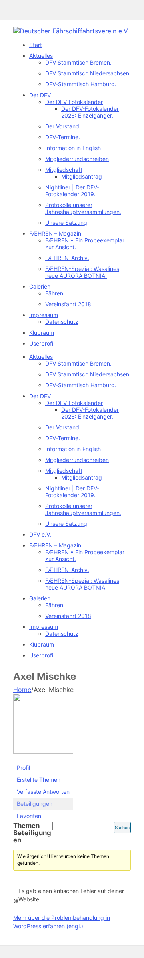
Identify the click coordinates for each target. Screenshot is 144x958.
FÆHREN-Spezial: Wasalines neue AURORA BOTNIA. (82, 272)
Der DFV (40, 95)
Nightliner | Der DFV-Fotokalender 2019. (72, 190)
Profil (23, 767)
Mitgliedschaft (63, 169)
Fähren (54, 293)
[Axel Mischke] (43, 752)
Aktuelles (41, 55)
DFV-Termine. (62, 137)
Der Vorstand (62, 126)
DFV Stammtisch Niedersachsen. (88, 73)
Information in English (73, 147)
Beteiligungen (34, 803)
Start (35, 44)
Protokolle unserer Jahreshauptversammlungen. (83, 208)
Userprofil (41, 343)
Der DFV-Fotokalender (74, 101)
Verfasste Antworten (43, 791)
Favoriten (29, 815)
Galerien (39, 286)
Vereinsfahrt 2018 (68, 304)
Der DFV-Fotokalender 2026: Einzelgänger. (90, 112)
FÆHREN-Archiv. (67, 257)
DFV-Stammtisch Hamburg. (80, 84)
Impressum (43, 314)
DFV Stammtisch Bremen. (78, 62)
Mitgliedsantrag (81, 176)
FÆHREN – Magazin (55, 233)
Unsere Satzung (66, 222)
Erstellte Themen (38, 779)
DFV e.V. (40, 534)
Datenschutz (61, 321)
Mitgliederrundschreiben (77, 158)
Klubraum (41, 332)
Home (22, 689)
